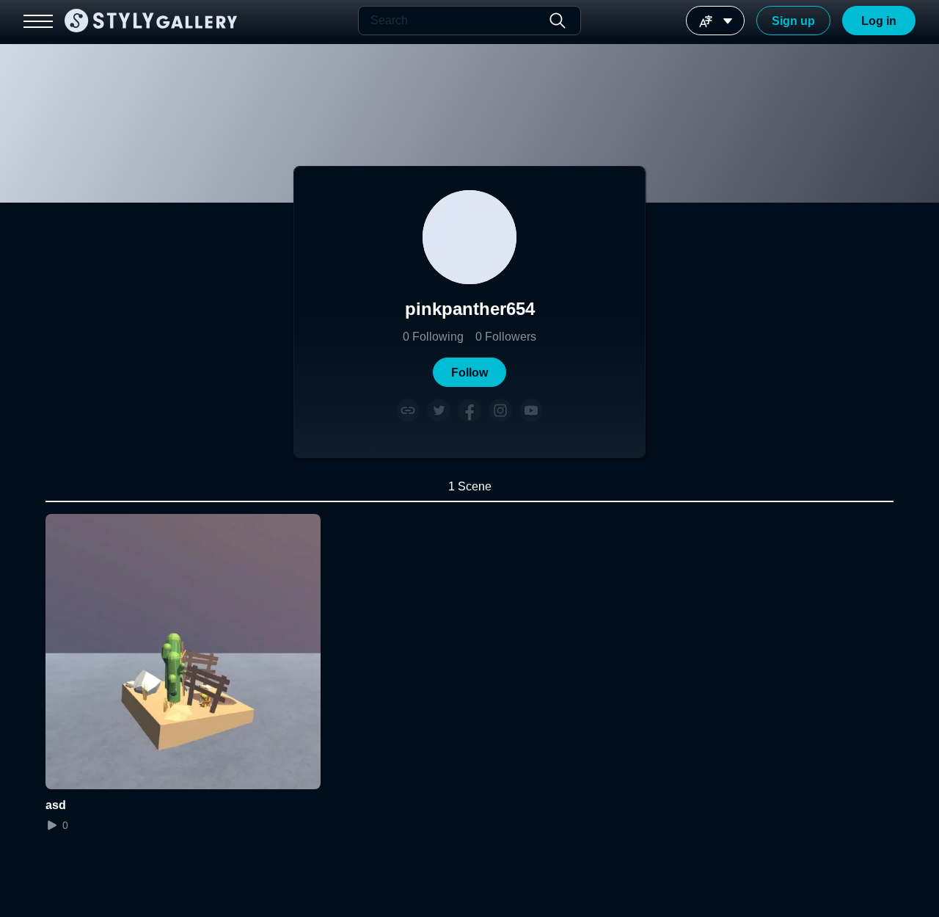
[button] (469, 372)
